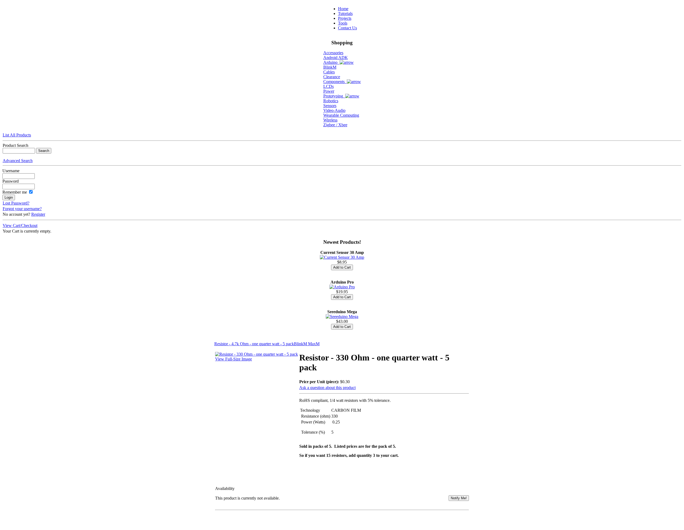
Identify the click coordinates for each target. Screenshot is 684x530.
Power (328, 91)
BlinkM (329, 67)
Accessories (333, 52)
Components (335, 81)
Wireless (330, 120)
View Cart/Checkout (20, 225)
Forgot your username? (22, 208)
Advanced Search (18, 160)
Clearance (331, 76)
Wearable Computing (341, 115)
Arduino (331, 62)
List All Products (17, 135)
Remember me (14, 192)
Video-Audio (334, 110)
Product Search (15, 145)
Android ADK (335, 57)
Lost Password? (16, 203)
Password (10, 181)
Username (11, 170)
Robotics (330, 101)
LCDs (328, 86)
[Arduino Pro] (342, 287)
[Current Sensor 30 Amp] (342, 257)
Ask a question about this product (327, 387)
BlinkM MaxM (307, 343)
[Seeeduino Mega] (342, 316)
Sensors (329, 105)
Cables (329, 72)
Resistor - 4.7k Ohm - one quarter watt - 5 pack (254, 343)
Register (38, 214)
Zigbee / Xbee (335, 125)
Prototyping (334, 96)
